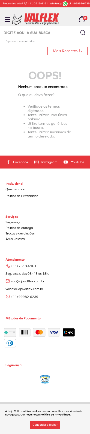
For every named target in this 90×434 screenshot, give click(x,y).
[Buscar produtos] (82, 32)
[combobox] (45, 33)
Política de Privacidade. (55, 414)
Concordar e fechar (45, 424)
